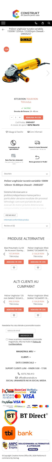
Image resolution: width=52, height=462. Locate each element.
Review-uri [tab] (9, 225)
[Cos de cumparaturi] (43, 23)
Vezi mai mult (10, 215)
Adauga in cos (33, 117)
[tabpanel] (26, 70)
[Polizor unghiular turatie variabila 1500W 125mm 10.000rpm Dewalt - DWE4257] (26, 70)
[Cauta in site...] (49, 23)
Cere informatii (35, 132)
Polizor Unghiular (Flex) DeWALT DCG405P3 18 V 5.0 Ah (38, 249)
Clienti (25, 357)
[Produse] (3, 24)
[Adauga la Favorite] (14, 267)
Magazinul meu (25, 351)
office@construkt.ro (27, 377)
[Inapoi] (2, 29)
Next (48, 73)
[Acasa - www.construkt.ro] (26, 14)
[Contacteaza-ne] (36, 23)
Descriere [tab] (7, 173)
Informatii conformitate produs (16, 220)
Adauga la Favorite (15, 132)
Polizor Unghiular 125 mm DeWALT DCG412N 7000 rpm (14, 296)
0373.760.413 (27, 373)
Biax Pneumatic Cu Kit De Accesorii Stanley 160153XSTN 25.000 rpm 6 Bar (14, 249)
